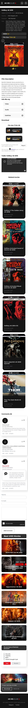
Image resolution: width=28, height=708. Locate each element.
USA (9, 15)
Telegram (13, 149)
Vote (7, 663)
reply (3, 433)
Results (16, 663)
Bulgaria (13, 15)
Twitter (17, 705)
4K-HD (9, 3)
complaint (11, 433)
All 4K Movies (19, 13)
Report (23, 145)
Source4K (5, 466)
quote (6, 433)
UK (17, 15)
